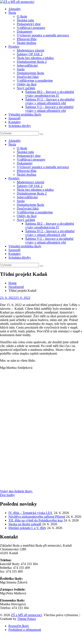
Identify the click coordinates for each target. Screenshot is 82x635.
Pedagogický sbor (29, 24)
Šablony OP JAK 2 (29, 54)
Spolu (21, 69)
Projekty (14, 46)
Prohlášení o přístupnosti (24, 629)
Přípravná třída (26, 39)
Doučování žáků (28, 77)
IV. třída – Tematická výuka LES (30, 513)
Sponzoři (14, 118)
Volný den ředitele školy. (16, 491)
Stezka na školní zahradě (24, 524)
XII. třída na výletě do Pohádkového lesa (35, 520)
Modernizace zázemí (30, 50)
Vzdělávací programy (31, 28)
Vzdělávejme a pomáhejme (35, 80)
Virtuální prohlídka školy (24, 114)
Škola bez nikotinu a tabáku (35, 58)
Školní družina (26, 43)
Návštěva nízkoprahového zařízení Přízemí (36, 516)
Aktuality (14, 9)
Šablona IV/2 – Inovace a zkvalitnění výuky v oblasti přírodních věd (49, 101)
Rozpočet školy (18, 626)
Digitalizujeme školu (30, 73)
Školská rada (25, 20)
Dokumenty (25, 31)
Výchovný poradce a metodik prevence (43, 35)
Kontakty (14, 122)
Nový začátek (26, 88)
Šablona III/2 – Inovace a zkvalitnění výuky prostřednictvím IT (49, 93)
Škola (12, 12)
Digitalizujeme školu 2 (32, 61)
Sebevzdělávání (27, 65)
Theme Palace (26, 619)
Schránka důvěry (19, 126)
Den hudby (7, 495)
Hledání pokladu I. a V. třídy (27, 528)
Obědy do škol (26, 84)
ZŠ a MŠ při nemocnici (26, 615)
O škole (22, 16)
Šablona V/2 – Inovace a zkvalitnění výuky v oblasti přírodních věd (49, 108)
